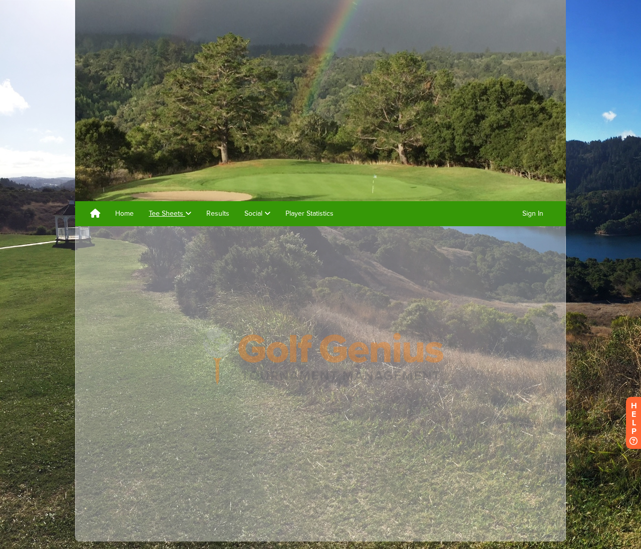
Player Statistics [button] (309, 213)
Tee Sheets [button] (167, 213)
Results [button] (217, 213)
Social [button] (254, 213)
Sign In (532, 213)
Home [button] (124, 213)
